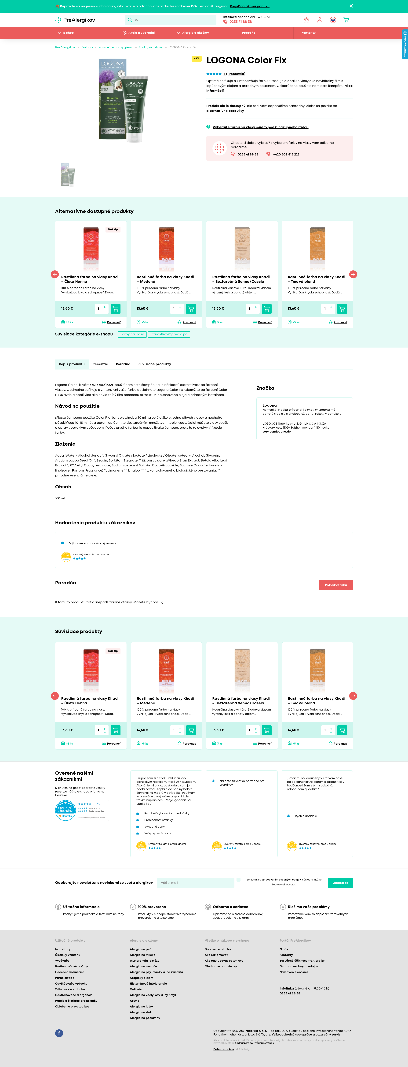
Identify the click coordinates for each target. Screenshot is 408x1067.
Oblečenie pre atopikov (72, 1006)
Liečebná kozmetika (69, 972)
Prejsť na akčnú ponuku (250, 6)
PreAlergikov (65, 47)
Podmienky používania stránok (254, 1043)
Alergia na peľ (140, 949)
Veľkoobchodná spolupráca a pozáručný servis (306, 1034)
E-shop (68, 33)
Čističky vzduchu (67, 955)
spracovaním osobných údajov (281, 880)
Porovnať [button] (113, 322)
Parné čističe (64, 978)
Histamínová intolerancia (148, 983)
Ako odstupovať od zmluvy (224, 961)
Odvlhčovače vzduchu (71, 983)
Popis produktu (72, 364)
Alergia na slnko (141, 1012)
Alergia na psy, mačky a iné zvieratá (156, 972)
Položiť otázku (336, 585)
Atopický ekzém (141, 978)
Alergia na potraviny (145, 1018)
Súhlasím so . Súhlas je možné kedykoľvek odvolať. (284, 882)
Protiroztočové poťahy (71, 966)
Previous (55, 274)
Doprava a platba (218, 949)
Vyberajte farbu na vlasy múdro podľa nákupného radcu (261, 127)
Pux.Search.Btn (130, 20)
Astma (134, 1001)
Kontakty (309, 33)
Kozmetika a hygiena (115, 47)
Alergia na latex (141, 1006)
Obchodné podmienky (221, 966)
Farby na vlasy (151, 47)
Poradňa (248, 33)
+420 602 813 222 (286, 154)
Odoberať (340, 883)
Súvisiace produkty (154, 364)
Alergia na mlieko (142, 955)
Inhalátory (62, 949)
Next (353, 274)
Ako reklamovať (216, 955)
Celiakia (136, 989)
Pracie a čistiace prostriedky (76, 1001)
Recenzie (100, 364)
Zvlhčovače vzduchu (70, 989)
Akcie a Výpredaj (141, 33)
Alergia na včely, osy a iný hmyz (153, 995)
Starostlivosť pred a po (169, 334)
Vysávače (62, 961)
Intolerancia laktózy (145, 961)
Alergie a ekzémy (195, 33)
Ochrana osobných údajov (299, 966)
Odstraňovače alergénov (73, 995)
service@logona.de (277, 431)
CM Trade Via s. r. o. (253, 1031)
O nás (284, 949)
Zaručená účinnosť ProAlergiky (302, 961)
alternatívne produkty (225, 111)
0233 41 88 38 (240, 22)
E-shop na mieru (223, 1049)
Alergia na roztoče (143, 966)
